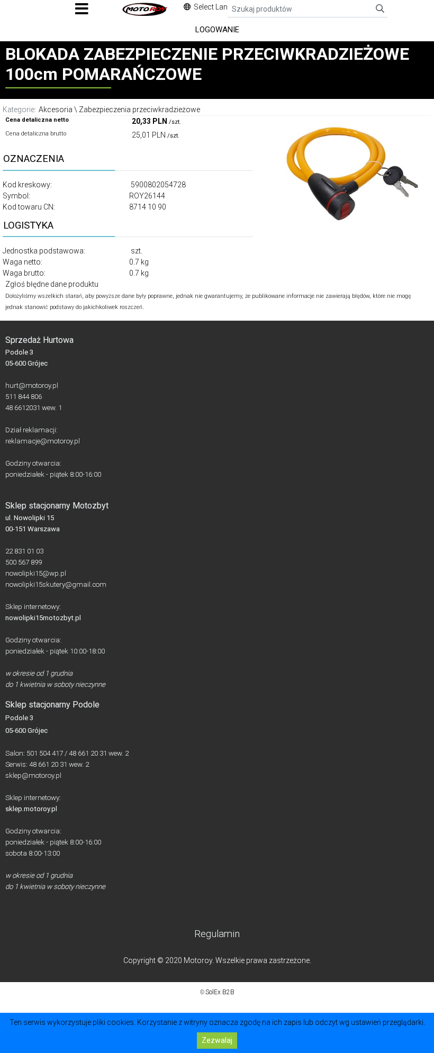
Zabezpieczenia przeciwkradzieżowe (139, 109)
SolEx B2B (219, 992)
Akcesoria (56, 109)
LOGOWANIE (217, 29)
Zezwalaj (217, 1040)
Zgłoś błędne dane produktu (51, 284)
